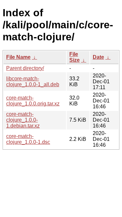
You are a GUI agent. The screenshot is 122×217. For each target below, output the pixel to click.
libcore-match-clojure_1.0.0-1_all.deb (32, 81)
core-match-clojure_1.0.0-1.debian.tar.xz (23, 120)
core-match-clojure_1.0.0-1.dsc (28, 139)
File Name (18, 57)
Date (98, 57)
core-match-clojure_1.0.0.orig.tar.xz (33, 100)
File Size (74, 57)
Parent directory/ (25, 68)
